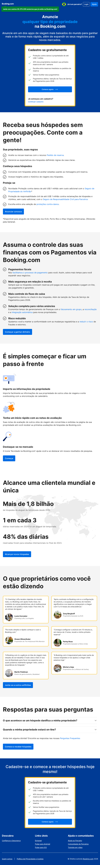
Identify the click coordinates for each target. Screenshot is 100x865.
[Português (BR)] (64, 4)
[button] (30, 9)
